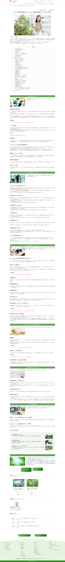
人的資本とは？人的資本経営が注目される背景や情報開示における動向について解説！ (28, 525)
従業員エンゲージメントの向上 (19, 54)
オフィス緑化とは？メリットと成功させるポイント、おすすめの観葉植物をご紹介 (22, 347)
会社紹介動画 (22, 547)
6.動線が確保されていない (18, 64)
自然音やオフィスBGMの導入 (19, 79)
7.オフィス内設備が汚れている (19, 66)
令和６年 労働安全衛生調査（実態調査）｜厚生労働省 (18, 135)
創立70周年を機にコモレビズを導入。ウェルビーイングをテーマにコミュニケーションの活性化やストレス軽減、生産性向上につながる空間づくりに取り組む (28, 447)
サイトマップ (47, 558)
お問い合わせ (43, 1)
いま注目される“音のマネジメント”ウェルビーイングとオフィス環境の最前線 (21, 356)
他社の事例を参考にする (18, 84)
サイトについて (43, 558)
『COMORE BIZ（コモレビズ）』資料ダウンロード (37, 469)
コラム (35, 544)
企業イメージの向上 (17, 56)
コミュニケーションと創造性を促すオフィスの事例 (22, 88)
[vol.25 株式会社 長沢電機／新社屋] (48, 442)
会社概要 (22, 548)
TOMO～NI (22, 552)
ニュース (35, 545)
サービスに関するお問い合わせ (25, 535)
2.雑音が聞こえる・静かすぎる (19, 60)
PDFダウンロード (18, 492)
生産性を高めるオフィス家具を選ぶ (20, 76)
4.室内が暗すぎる (17, 62)
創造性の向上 (17, 52)
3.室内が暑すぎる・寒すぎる (19, 61)
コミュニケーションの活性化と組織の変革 (20, 53)
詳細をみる (18, 494)
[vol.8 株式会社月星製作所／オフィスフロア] (48, 436)
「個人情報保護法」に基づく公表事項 (26, 558)
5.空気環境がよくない (18, 63)
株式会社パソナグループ (53, 544)
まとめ (15, 91)
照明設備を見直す (17, 72)
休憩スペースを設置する (18, 69)
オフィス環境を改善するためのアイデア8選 (19, 67)
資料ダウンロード (36, 1)
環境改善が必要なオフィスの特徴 (18, 58)
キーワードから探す (7, 548)
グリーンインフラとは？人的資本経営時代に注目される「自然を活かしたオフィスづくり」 (28, 518)
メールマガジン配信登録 (37, 553)
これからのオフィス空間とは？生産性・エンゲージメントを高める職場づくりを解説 (22, 122)
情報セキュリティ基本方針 (35, 558)
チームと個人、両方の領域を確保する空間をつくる (22, 68)
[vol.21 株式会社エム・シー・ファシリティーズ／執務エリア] (48, 447)
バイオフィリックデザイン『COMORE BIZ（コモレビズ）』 (26, 469)
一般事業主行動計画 (23, 555)
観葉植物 (16, 78)
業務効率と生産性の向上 (18, 50)
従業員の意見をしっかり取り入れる (20, 83)
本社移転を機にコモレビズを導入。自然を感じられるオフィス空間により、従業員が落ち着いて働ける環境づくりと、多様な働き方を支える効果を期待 (28, 441)
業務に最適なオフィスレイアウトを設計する (21, 75)
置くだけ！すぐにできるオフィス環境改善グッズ (20, 77)
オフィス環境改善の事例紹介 (18, 86)
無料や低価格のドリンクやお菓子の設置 (20, 80)
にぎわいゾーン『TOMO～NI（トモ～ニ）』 (55, 549)
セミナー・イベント (37, 547)
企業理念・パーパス (23, 544)
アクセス (22, 551)
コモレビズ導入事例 (17, 89)
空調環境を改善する (17, 71)
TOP (10, 5)
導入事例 (35, 542)
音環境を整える (17, 70)
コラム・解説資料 (14, 5)
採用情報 (35, 549)
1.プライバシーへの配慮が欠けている (20, 59)
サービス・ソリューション (7, 542)
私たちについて (22, 542)
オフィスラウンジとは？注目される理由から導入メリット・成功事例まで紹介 (21, 274)
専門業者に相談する (17, 85)
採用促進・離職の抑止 (18, 55)
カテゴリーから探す (7, 544)
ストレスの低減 (17, 51)
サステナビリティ (23, 554)
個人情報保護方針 (18, 558)
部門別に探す (6, 547)
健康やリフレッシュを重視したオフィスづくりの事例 (22, 87)
